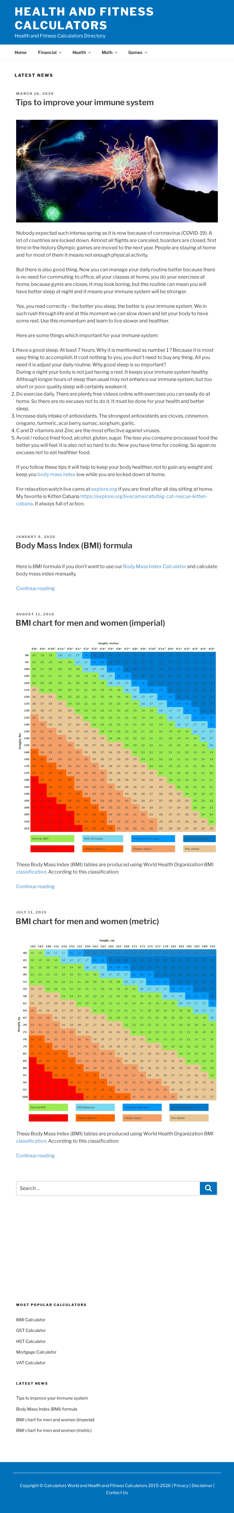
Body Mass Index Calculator (154, 566)
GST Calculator (31, 1330)
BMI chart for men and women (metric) (87, 921)
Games (135, 52)
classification (31, 872)
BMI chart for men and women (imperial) (90, 623)
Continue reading (35, 588)
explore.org (104, 489)
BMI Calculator (30, 1319)
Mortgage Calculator (36, 1352)
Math (107, 52)
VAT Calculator (30, 1362)
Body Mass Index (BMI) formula (74, 545)
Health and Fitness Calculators (84, 18)
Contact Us (117, 1492)
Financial (47, 52)
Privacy (181, 1485)
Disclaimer (202, 1485)
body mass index (56, 474)
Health (79, 52)
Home (21, 52)
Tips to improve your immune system (85, 102)
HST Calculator (31, 1341)
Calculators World (61, 1485)
